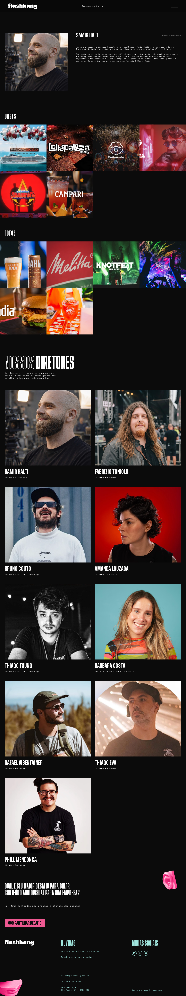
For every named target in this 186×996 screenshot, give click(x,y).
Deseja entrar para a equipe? (77, 957)
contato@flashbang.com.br (75, 976)
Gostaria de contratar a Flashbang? (81, 951)
